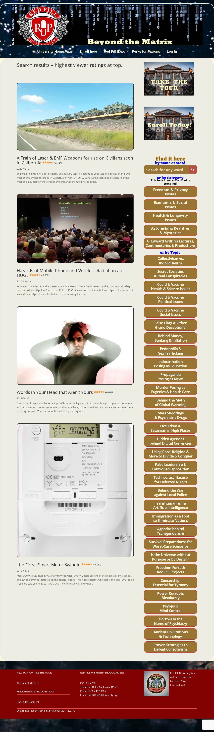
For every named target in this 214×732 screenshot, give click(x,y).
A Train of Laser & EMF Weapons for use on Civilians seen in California (75, 160)
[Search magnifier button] (193, 169)
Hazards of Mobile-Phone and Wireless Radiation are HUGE (70, 272)
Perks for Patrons (146, 51)
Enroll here (88, 51)
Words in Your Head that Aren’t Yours (65, 392)
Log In (172, 51)
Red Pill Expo (114, 51)
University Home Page (55, 51)
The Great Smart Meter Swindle (59, 565)
